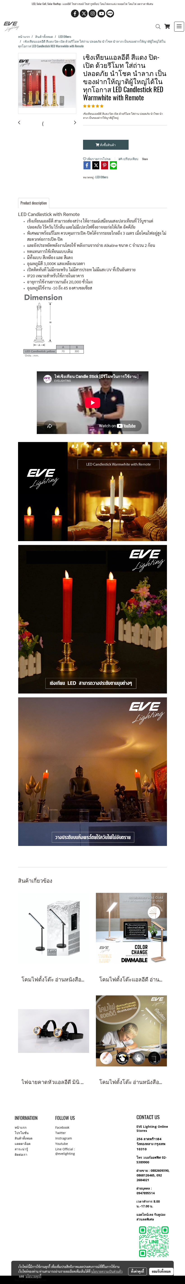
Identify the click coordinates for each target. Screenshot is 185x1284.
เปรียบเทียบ (130, 159)
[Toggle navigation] (179, 27)
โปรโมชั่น (22, 1133)
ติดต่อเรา (21, 1154)
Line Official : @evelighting (65, 1151)
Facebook (62, 1127)
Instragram (63, 1138)
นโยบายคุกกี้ (33, 1276)
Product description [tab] (34, 203)
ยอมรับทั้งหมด (161, 1271)
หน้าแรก (20, 1127)
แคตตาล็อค (22, 1144)
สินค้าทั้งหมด (23, 1138)
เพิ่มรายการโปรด (98, 159)
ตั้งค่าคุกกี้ (137, 1271)
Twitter (60, 1133)
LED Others (101, 177)
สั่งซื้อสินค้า (107, 145)
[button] (156, 26)
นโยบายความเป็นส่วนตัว (107, 1271)
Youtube (61, 1144)
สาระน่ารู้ (21, 1149)
